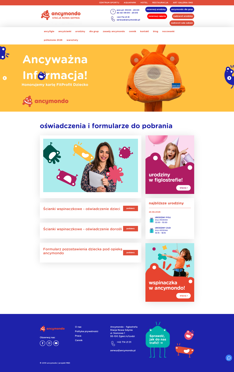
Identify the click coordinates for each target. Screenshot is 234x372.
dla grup (94, 31)
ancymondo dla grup (182, 9)
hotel (144, 3)
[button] (4, 78)
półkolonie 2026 (53, 40)
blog (155, 31)
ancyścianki (64, 31)
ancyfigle (49, 31)
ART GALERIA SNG (183, 3)
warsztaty (72, 40)
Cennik (78, 340)
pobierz (130, 208)
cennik (132, 31)
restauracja (160, 3)
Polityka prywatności (86, 331)
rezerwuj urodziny (156, 9)
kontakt (144, 31)
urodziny (80, 31)
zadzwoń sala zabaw (182, 23)
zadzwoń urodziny (183, 16)
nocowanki (168, 31)
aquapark (130, 3)
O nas (78, 327)
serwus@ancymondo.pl (128, 20)
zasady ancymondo (114, 31)
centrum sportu (109, 3)
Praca (78, 336)
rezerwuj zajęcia (157, 16)
